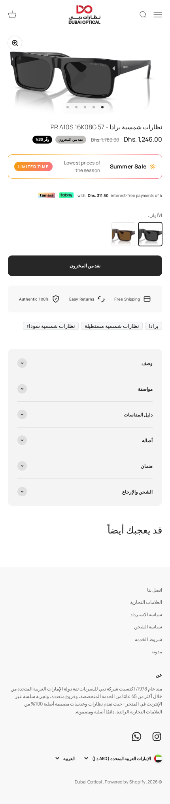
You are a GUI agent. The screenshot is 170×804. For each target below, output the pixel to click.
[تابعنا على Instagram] (156, 736)
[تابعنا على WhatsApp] (136, 736)
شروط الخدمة (148, 639)
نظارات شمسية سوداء (50, 325)
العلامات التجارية (146, 602)
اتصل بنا (154, 589)
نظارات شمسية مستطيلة (112, 325)
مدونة (156, 651)
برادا (154, 325)
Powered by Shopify (125, 782)
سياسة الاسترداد (146, 614)
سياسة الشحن (148, 626)
